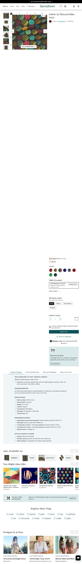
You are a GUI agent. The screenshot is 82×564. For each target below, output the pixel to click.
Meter (58, 303)
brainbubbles (61, 21)
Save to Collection (64, 337)
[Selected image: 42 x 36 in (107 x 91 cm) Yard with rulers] (6, 16)
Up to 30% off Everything (39, 1)
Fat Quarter (67, 303)
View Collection (55, 363)
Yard (51, 303)
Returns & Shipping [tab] (49, 372)
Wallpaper (5, 6)
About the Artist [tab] (66, 372)
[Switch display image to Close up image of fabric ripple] (6, 41)
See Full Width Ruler (29, 47)
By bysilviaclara (24, 487)
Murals (12, 6)
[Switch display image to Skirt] (6, 35)
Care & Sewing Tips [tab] (32, 372)
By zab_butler (60, 487)
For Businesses (31, 6)
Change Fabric (73, 284)
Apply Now (73, 498)
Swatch (52, 307)
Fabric (23, 6)
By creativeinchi (42, 487)
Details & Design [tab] (16, 372)
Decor (17, 6)
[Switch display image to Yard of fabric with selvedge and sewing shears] (6, 22)
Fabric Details (54, 291)
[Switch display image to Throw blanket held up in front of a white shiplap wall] (6, 47)
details (49, 1)
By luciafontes (6, 489)
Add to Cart (64, 331)
